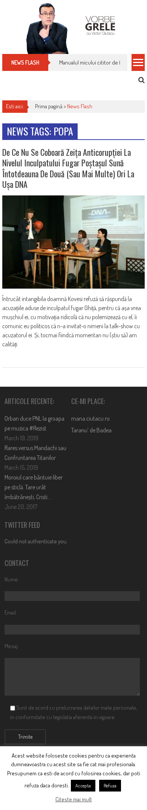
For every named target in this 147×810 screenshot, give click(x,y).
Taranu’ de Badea (91, 430)
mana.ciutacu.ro (90, 418)
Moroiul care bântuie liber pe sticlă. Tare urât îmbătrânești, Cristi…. (34, 487)
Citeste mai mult (73, 799)
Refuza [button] (110, 785)
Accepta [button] (83, 785)
